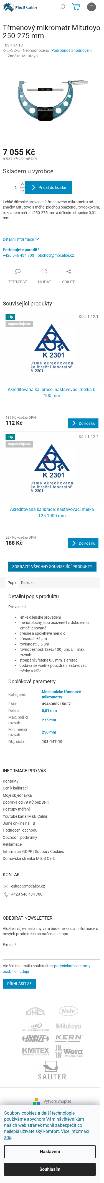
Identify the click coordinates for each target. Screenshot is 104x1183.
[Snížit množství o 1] (22, 190)
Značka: (23, 56)
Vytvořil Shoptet (57, 1101)
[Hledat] (62, 6)
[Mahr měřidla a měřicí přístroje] (69, 1011)
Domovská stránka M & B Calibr (30, 858)
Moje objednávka (17, 795)
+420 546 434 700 (18, 255)
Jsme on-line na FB (19, 823)
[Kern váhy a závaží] (69, 1038)
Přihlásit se (19, 983)
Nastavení (50, 1151)
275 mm (49, 720)
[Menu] (91, 6)
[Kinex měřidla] (35, 1011)
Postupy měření (16, 809)
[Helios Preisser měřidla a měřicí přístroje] (35, 1026)
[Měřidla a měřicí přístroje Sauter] (52, 1070)
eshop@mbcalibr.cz (28, 886)
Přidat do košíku (52, 187)
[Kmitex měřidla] (35, 1051)
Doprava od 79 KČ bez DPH (26, 802)
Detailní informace (18, 239)
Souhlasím (49, 1169)
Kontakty (11, 781)
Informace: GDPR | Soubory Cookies (33, 851)
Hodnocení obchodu (20, 830)
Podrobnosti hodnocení (71, 50)
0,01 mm (49, 710)
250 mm (49, 732)
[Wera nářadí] (69, 1051)
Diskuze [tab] (27, 582)
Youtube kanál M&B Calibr (25, 816)
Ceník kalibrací (15, 788)
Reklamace (12, 844)
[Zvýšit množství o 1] (22, 184)
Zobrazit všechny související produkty (52, 566)
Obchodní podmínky (20, 837)
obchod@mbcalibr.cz (56, 255)
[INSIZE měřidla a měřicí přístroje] (35, 1038)
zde (7, 1137)
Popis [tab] (12, 582)
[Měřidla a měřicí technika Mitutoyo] (69, 1026)
